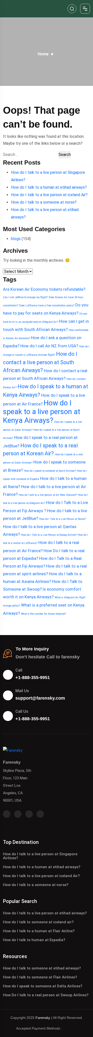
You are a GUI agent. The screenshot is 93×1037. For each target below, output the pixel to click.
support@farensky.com (40, 698)
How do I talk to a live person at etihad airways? (45, 913)
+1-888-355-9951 (32, 677)
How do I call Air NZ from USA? (49, 345)
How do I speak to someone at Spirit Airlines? (50, 470)
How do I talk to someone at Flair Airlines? (40, 977)
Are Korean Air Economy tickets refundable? (44, 289)
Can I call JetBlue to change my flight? (25, 297)
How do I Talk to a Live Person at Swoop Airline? (49, 534)
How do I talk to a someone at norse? (44, 202)
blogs (16, 238)
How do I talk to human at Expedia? (34, 940)
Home (43, 54)
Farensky (42, 1018)
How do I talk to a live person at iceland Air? (49, 194)
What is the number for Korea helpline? (43, 613)
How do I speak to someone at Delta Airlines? (42, 986)
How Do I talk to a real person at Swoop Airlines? (46, 995)
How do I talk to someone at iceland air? (38, 922)
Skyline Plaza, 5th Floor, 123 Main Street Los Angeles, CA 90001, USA (17, 785)
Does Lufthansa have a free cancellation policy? (46, 305)
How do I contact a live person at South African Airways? (40, 362)
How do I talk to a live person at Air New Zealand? (48, 495)
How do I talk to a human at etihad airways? (49, 187)
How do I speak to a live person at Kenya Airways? (41, 412)
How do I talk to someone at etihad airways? (42, 968)
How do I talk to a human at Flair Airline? (39, 931)
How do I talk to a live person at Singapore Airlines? (40, 856)
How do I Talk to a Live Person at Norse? (62, 519)
